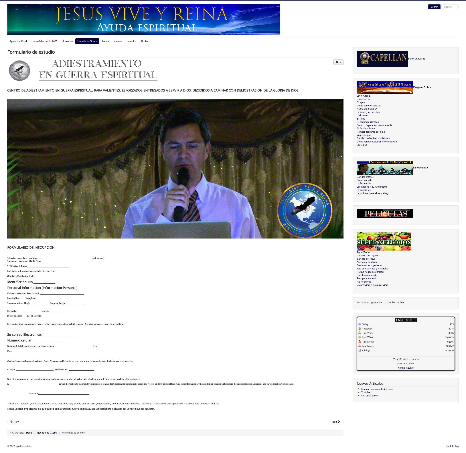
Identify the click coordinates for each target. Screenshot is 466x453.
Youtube (118, 41)
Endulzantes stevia (367, 275)
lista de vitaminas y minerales (372, 268)
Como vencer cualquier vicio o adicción (377, 141)
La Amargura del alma (368, 112)
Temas (105, 41)
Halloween (362, 115)
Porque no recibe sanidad (370, 271)
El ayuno (361, 102)
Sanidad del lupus (366, 258)
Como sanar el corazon (369, 105)
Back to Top (452, 446)
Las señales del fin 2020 (44, 41)
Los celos (362, 144)
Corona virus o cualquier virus (372, 285)
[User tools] (338, 62)
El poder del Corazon (368, 122)
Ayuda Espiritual (18, 41)
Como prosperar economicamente (374, 125)
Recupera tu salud (366, 278)
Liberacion (67, 41)
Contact (145, 41)
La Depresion (364, 183)
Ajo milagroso (364, 281)
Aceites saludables (367, 262)
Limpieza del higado (367, 255)
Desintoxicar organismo (369, 265)
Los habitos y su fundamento (372, 186)
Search (434, 6)
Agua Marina (363, 252)
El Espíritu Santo (366, 128)
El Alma (361, 118)
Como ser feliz (364, 180)
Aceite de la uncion (367, 108)
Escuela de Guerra (87, 41)
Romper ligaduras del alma (371, 131)
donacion (131, 41)
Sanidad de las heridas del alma (373, 138)
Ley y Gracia (363, 95)
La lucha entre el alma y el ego (373, 193)
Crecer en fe (363, 99)
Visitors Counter (405, 367)
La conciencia (364, 190)
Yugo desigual (364, 135)
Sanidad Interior (365, 176)
